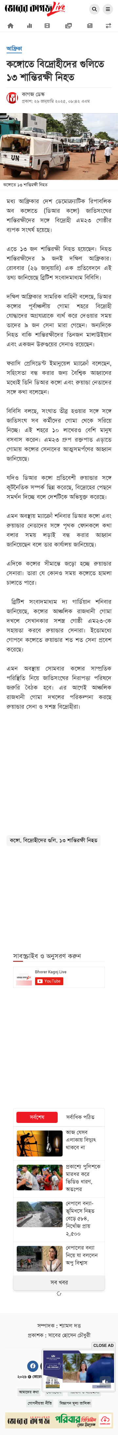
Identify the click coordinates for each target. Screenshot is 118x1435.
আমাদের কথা (29, 1392)
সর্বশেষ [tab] (37, 1117)
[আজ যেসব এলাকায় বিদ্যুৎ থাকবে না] (59, 1143)
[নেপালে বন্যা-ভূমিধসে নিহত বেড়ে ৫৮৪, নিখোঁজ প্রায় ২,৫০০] (59, 1220)
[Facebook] (32, 1366)
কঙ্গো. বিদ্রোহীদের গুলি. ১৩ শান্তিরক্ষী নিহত (53, 840)
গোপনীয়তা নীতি (40, 1403)
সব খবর (59, 1283)
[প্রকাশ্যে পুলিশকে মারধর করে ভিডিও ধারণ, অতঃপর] (59, 1179)
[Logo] (35, 8)
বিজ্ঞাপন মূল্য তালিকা (75, 1403)
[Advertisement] (59, 895)
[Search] (94, 9)
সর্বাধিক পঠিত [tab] (80, 1117)
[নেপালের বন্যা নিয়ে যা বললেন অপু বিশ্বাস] (59, 1259)
